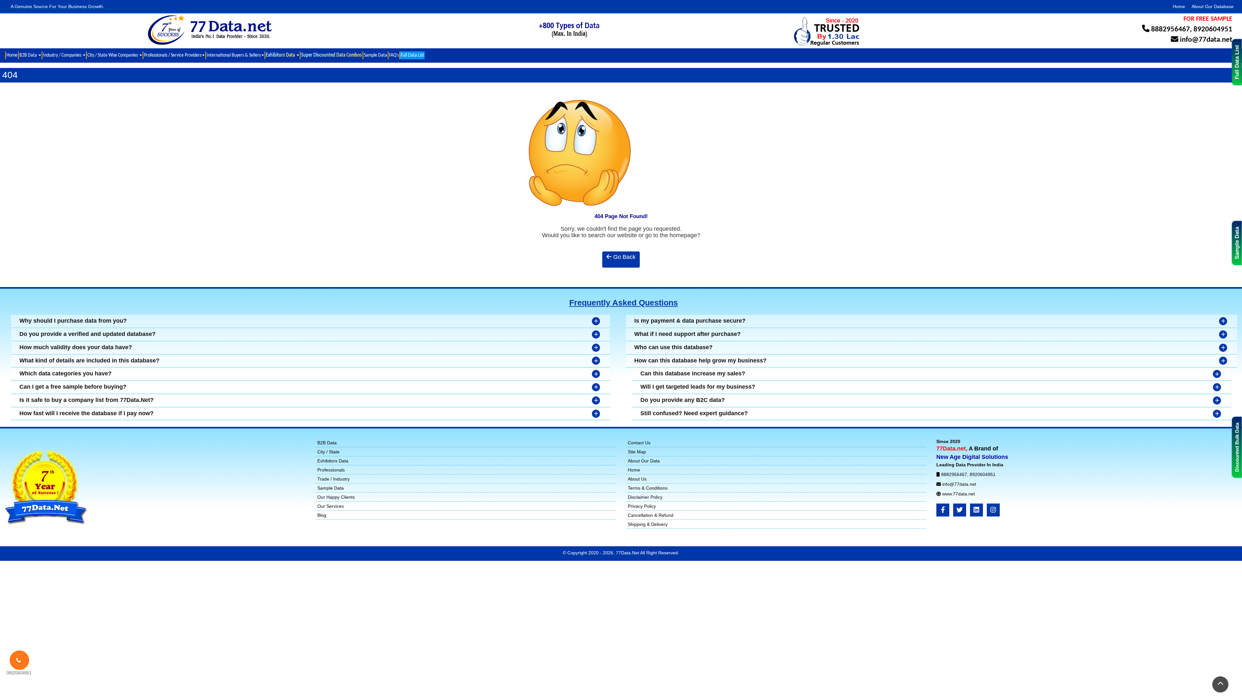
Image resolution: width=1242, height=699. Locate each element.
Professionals (331, 469)
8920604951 (1212, 29)
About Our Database (1213, 6)
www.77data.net (958, 493)
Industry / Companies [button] (62, 55)
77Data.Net (628, 552)
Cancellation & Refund (650, 515)
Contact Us (639, 442)
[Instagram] (993, 510)
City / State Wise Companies (113, 55)
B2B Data (327, 442)
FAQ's (394, 55)
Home (1179, 6)
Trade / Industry (333, 479)
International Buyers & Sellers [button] (234, 55)
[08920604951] (19, 660)
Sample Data (1237, 243)
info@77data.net (1206, 40)
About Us (637, 479)
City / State (328, 451)
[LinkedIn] (976, 510)
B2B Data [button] (28, 55)
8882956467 (1170, 29)
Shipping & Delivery (648, 524)
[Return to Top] (1220, 684)
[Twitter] (959, 510)
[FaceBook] (942, 510)
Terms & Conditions (648, 488)
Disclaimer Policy (645, 497)
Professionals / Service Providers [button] (173, 55)
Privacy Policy (642, 506)
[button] (282, 55)
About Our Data (644, 460)
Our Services (330, 506)
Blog (321, 515)
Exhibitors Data (332, 460)
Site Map (637, 451)
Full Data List (1237, 62)
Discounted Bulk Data (1237, 447)
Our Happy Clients (336, 497)
